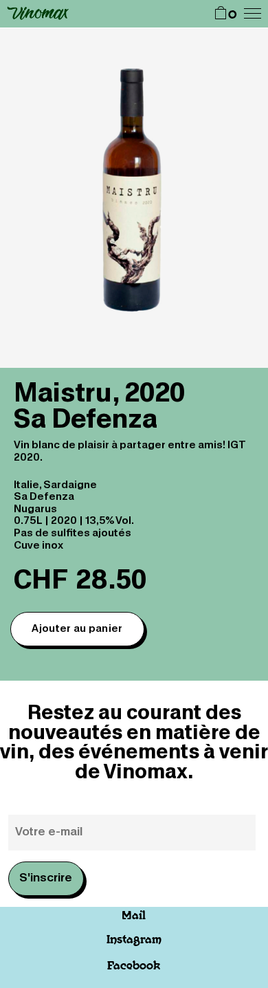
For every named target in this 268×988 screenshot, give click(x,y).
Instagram (134, 940)
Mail (134, 916)
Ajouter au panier (77, 628)
